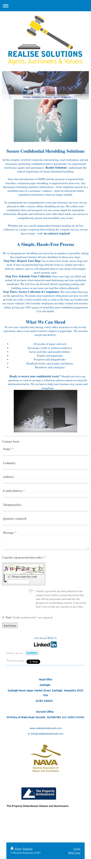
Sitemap (28, 849)
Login (76, 849)
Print (18, 849)
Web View (74, 853)
